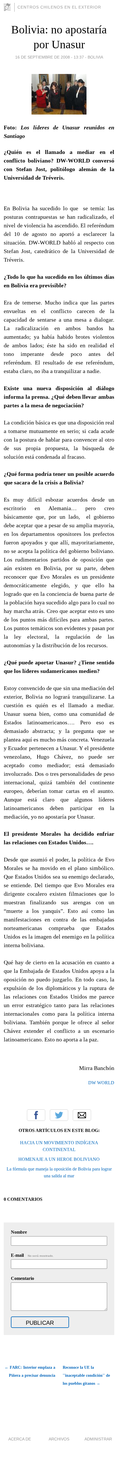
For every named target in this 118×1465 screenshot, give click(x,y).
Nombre (19, 1232)
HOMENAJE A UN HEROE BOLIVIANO (59, 1159)
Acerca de (19, 1439)
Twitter (59, 1115)
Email (82, 1115)
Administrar (98, 1439)
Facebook (36, 1115)
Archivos (59, 1439)
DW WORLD (101, 1082)
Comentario (22, 1278)
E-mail (32, 1255)
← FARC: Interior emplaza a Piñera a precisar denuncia (30, 1371)
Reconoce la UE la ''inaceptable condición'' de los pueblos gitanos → (86, 1375)
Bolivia (95, 57)
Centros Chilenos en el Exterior (59, 7)
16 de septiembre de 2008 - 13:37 (49, 57)
